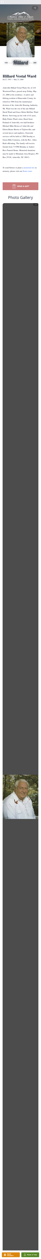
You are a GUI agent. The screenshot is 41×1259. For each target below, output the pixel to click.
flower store (27, 171)
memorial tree (29, 167)
